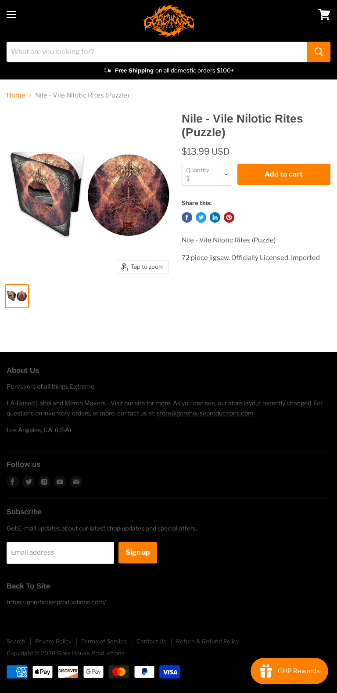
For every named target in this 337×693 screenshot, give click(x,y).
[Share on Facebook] (187, 217)
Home (16, 95)
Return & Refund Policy (207, 641)
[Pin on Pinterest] (229, 217)
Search (16, 641)
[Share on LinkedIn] (215, 217)
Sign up (137, 552)
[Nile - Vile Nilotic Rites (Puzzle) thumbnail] (17, 296)
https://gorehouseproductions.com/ (56, 602)
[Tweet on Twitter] (201, 217)
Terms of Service (104, 641)
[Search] (318, 52)
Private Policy (53, 641)
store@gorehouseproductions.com (205, 413)
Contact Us (151, 641)
